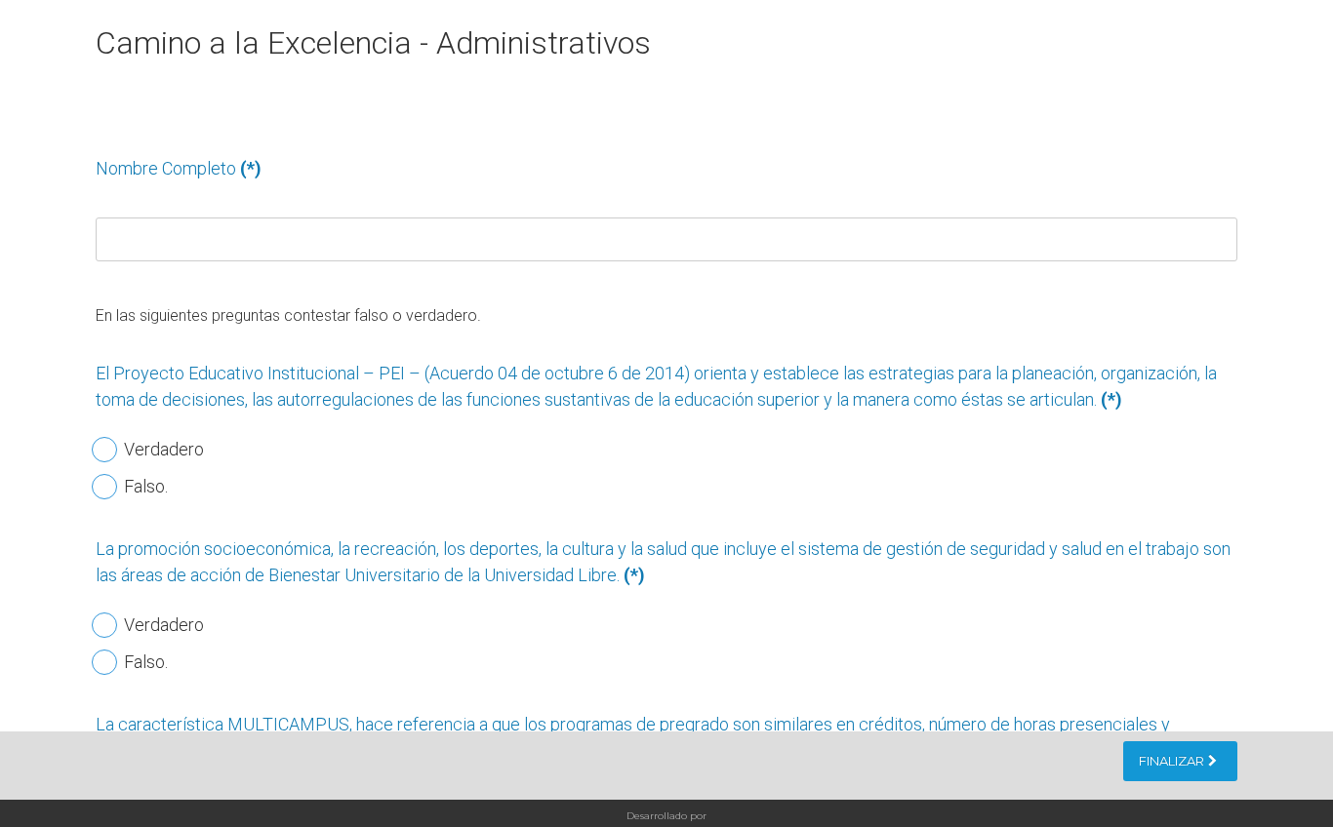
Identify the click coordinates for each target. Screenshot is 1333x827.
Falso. (144, 486)
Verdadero (162, 449)
